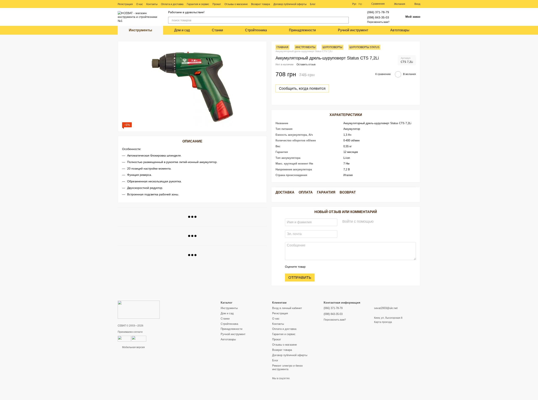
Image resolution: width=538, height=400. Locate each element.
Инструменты (140, 30)
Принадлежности (302, 30)
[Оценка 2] (319, 266)
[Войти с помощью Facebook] (378, 221)
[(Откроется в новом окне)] (139, 338)
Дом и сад (182, 30)
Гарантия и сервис (198, 4)
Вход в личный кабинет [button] (287, 308)
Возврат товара (260, 4)
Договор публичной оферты (290, 4)
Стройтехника (256, 30)
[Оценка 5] (339, 266)
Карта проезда (383, 322)
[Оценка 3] (326, 266)
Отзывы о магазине (236, 4)
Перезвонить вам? (378, 22)
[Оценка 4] (332, 266)
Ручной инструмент (353, 30)
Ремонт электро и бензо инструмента (287, 367)
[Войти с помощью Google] (385, 221)
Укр (360, 4)
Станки (217, 30)
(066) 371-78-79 (378, 12)
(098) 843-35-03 (378, 17)
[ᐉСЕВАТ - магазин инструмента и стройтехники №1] (139, 309)
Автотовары (399, 30)
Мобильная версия (133, 347)
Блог (312, 4)
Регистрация (125, 4)
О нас (139, 4)
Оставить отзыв (306, 64)
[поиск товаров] (345, 20)
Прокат (216, 4)
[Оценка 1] (312, 266)
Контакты (152, 4)
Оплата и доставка (172, 4)
